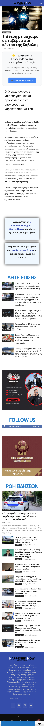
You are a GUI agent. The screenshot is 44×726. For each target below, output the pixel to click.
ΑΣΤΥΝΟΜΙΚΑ (6, 32)
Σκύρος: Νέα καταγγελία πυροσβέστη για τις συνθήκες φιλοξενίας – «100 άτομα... (28, 578)
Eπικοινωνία (22, 717)
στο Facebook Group (22, 250)
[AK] (22, 475)
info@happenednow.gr (27, 699)
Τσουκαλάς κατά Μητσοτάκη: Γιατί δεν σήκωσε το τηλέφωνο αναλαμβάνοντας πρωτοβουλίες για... (28, 553)
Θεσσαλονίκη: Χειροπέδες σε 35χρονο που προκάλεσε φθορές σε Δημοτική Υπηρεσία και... (28, 629)
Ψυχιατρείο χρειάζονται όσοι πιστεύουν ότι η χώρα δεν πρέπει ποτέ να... (27, 615)
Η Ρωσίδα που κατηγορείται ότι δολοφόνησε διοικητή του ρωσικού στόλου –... (27, 566)
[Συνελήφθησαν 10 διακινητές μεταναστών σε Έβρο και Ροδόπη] (8, 327)
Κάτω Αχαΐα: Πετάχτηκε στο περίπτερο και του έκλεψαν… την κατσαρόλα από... (20, 516)
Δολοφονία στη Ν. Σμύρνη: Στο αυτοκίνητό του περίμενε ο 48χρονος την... (28, 591)
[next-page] (7, 362)
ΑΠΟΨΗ (18, 620)
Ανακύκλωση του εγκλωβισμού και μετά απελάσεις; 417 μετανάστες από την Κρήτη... (28, 603)
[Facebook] (13, 705)
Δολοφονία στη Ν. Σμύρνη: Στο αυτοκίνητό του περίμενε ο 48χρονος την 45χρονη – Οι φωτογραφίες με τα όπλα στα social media (28, 299)
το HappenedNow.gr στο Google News (21, 225)
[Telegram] (19, 705)
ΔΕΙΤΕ (13, 277)
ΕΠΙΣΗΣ (29, 277)
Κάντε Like (36, 426)
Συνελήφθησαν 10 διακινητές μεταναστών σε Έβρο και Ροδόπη (27, 326)
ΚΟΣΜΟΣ (18, 571)
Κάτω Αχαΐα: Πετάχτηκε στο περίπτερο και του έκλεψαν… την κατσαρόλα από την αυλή (27, 286)
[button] (3, 3)
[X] (25, 705)
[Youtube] (31, 705)
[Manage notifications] (39, 721)
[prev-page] (3, 362)
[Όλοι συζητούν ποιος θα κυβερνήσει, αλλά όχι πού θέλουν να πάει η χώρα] (8, 540)
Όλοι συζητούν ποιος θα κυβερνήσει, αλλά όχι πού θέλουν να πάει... (26, 539)
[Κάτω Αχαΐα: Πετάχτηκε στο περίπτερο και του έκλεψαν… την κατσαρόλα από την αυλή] (8, 286)
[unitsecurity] (22, 409)
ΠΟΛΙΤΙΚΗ (18, 544)
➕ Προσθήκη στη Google (22, 80)
